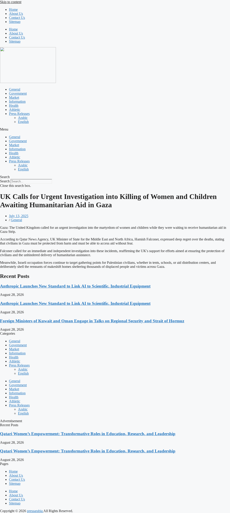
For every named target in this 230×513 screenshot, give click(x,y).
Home (13, 9)
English (23, 122)
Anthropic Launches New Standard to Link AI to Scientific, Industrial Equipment (75, 286)
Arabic (23, 118)
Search (5, 181)
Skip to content (10, 2)
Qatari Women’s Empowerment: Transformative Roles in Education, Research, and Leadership (87, 433)
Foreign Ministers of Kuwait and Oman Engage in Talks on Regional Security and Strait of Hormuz (92, 321)
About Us (16, 13)
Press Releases (19, 114)
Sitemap (14, 22)
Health (13, 105)
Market (14, 97)
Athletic (14, 109)
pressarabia (35, 511)
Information (17, 101)
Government (18, 93)
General (14, 89)
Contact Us (17, 18)
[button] (115, 129)
